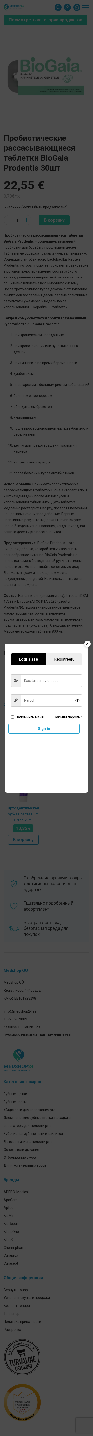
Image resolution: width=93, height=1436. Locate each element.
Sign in (44, 728)
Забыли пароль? (68, 717)
